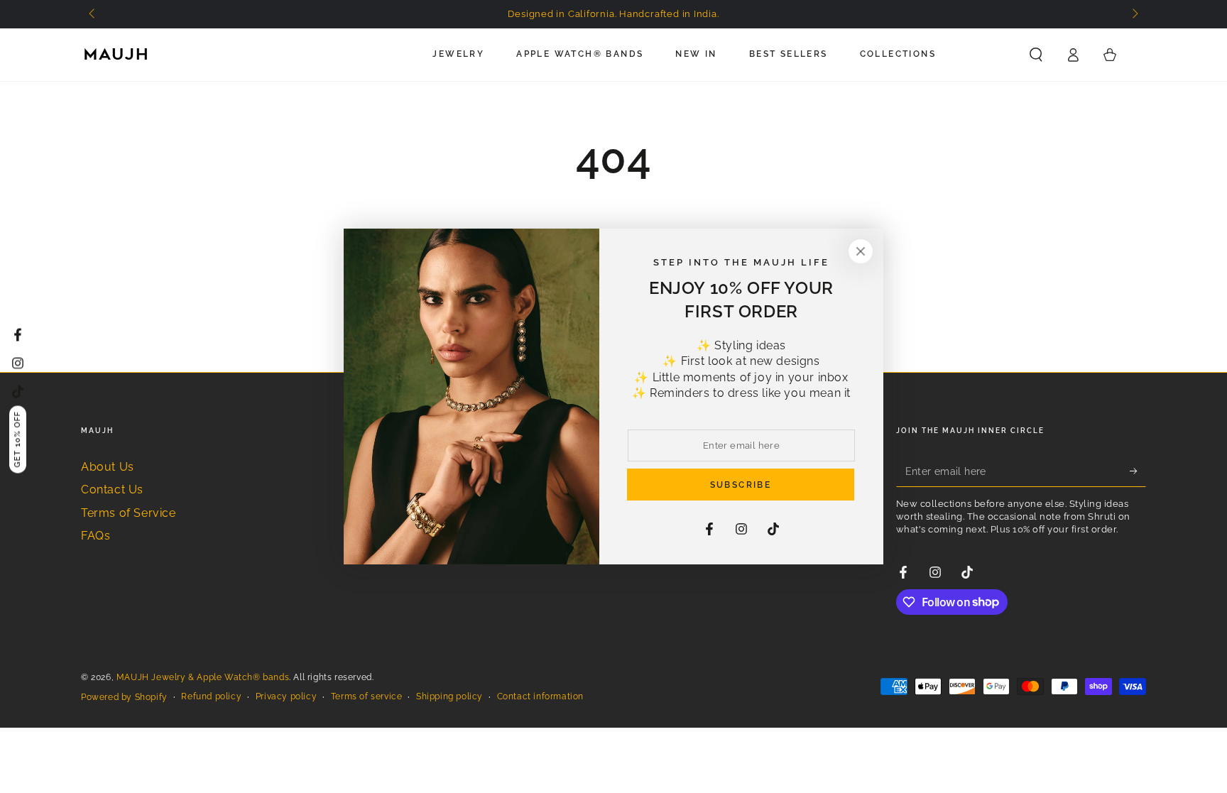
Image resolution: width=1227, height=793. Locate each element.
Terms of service (367, 696)
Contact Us (112, 489)
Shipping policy (449, 696)
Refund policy (211, 696)
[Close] (860, 251)
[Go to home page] (116, 54)
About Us (107, 467)
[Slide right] (1134, 14)
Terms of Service (128, 513)
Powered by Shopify (124, 697)
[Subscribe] (1138, 470)
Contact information (540, 696)
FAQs (95, 535)
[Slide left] (93, 14)
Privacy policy (286, 696)
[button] (1036, 54)
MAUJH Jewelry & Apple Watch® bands (202, 677)
